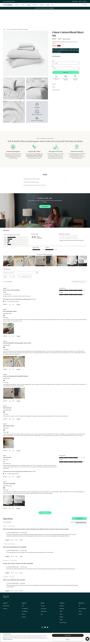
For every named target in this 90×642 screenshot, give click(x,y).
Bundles (61, 619)
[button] (18, 5)
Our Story (43, 605)
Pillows (61, 611)
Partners (80, 614)
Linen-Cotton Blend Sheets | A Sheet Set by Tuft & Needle (17, 29)
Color (53, 60)
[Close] (86, 634)
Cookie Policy (5, 639)
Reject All (68, 639)
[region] (45, 637)
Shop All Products (63, 622)
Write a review (66, 39)
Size (53, 66)
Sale (79, 605)
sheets (34, 155)
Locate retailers (45, 206)
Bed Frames (62, 608)
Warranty (24, 616)
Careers (80, 611)
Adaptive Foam (44, 611)
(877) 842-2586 (6, 605)
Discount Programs (82, 608)
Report (21, 540)
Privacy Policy (10, 639)
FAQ (23, 605)
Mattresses (62, 605)
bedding (31, 155)
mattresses (38, 153)
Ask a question (79, 518)
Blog (42, 614)
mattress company (74, 153)
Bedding (61, 616)
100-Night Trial (25, 608)
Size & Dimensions (56, 56)
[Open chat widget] (87, 639)
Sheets (61, 614)
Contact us (5, 608)
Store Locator (43, 608)
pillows (39, 155)
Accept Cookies (68, 635)
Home (4, 29)
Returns (23, 614)
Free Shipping (24, 611)
